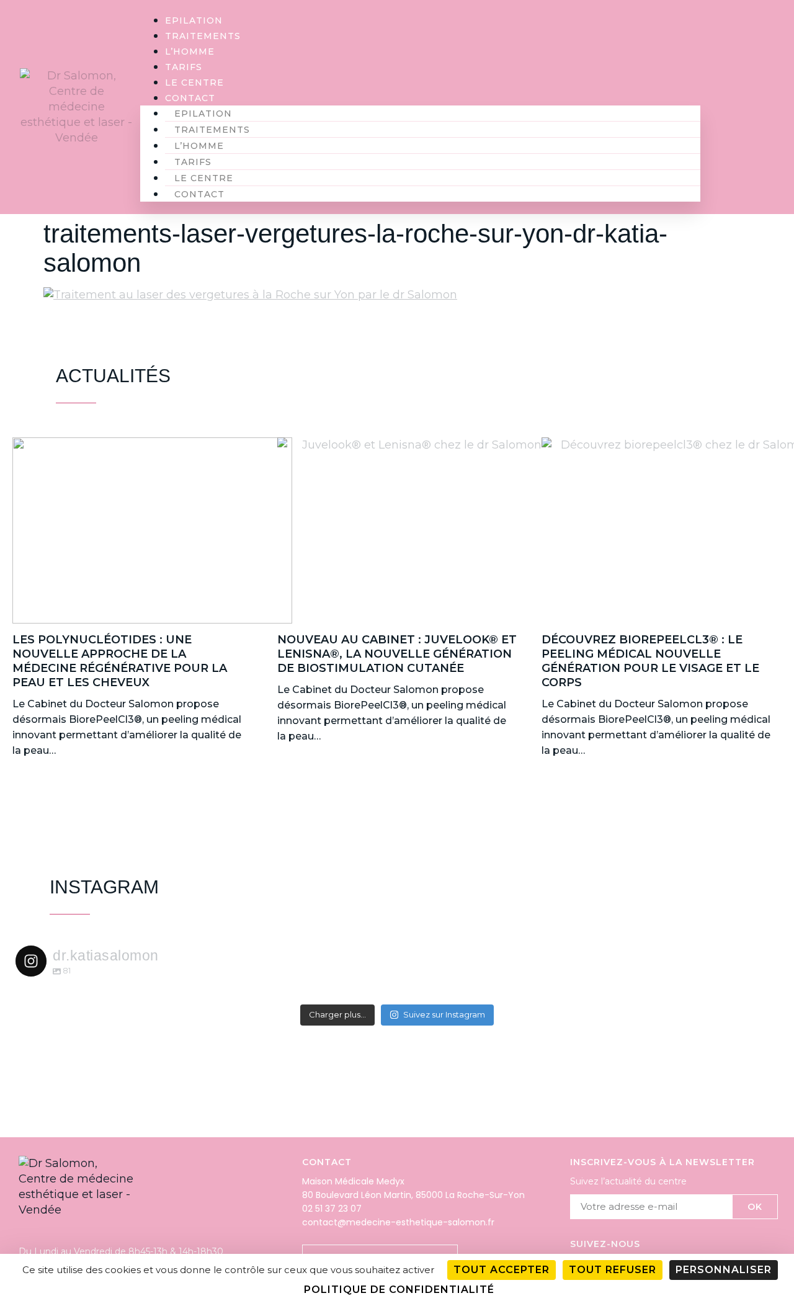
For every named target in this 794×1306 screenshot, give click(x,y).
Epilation (194, 20)
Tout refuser (612, 1270)
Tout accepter (501, 1270)
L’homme (190, 51)
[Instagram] (745, 107)
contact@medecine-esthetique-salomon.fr (398, 1222)
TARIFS (183, 67)
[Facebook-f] (770, 107)
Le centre (194, 82)
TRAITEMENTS (203, 36)
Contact (190, 98)
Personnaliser (724, 1270)
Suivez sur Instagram (444, 1014)
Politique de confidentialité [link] (399, 1289)
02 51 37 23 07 (332, 1208)
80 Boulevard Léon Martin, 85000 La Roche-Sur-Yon (413, 1195)
